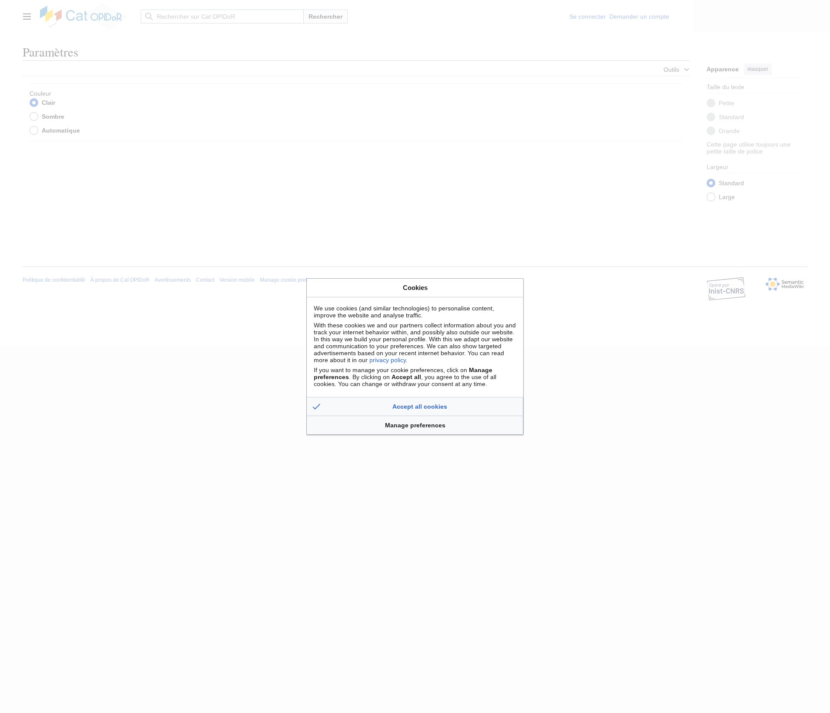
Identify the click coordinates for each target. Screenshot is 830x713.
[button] (415, 406)
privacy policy (387, 359)
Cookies (415, 287)
